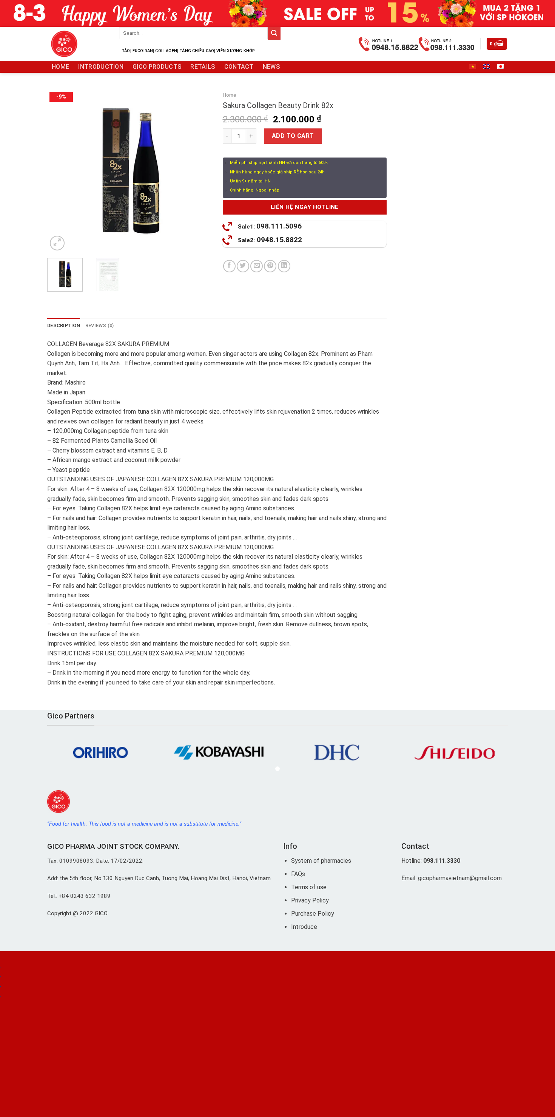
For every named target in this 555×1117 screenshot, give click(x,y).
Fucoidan (143, 50)
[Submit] (274, 33)
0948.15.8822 (270, 239)
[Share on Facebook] (229, 266)
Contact (239, 67)
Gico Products (157, 67)
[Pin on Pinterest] (270, 266)
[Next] (198, 170)
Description (63, 325)
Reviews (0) (99, 325)
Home (60, 67)
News (271, 67)
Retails (202, 67)
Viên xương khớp (235, 50)
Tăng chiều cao (196, 50)
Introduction (100, 67)
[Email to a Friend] (256, 266)
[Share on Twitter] (243, 266)
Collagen (166, 50)
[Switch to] (472, 66)
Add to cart (293, 135)
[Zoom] (57, 243)
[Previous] (60, 170)
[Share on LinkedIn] (284, 266)
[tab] (63, 325)
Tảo (126, 50)
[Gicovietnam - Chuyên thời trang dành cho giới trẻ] (77, 44)
